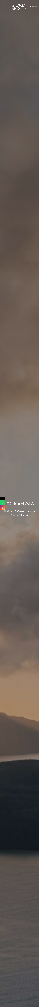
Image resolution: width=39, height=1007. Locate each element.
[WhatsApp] (2, 502)
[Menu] (5, 6)
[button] (33, 6)
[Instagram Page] (2, 507)
